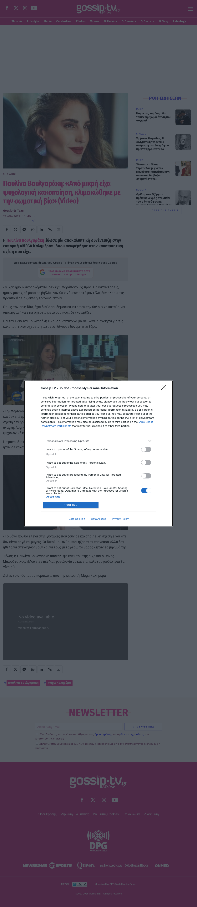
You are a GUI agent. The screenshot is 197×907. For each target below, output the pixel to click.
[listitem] (98, 441)
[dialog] (98, 453)
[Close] (165, 388)
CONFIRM (71, 505)
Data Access (98, 518)
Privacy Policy (120, 518)
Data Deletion (76, 518)
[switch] (146, 449)
